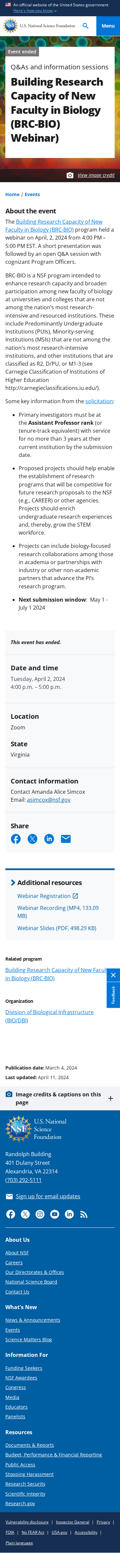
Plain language (19, 1543)
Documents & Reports (29, 1445)
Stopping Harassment (29, 1474)
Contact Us (17, 1292)
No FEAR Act (33, 1532)
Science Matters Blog (28, 1339)
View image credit (96, 175)
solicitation (99, 401)
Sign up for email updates (48, 1196)
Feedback (113, 995)
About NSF (17, 1252)
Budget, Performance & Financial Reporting (53, 1454)
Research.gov (20, 1503)
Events (32, 194)
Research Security (25, 1484)
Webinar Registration (44, 896)
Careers (14, 1262)
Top (108, 1042)
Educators (16, 1407)
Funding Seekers (23, 1368)
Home (12, 194)
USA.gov (59, 1532)
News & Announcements (32, 1320)
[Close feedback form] (113, 975)
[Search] (85, 26)
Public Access (20, 1464)
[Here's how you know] (60, 8)
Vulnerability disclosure (27, 1522)
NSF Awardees (21, 1377)
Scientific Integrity (25, 1494)
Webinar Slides (56, 928)
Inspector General (72, 1522)
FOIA (10, 1532)
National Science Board (31, 1282)
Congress (15, 1387)
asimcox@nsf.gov (48, 799)
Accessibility (86, 1532)
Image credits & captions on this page (58, 1098)
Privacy (103, 1522)
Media (12, 1397)
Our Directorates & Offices (34, 1272)
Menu (108, 26)
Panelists (15, 1416)
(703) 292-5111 (23, 1180)
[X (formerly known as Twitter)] (25, 1214)
